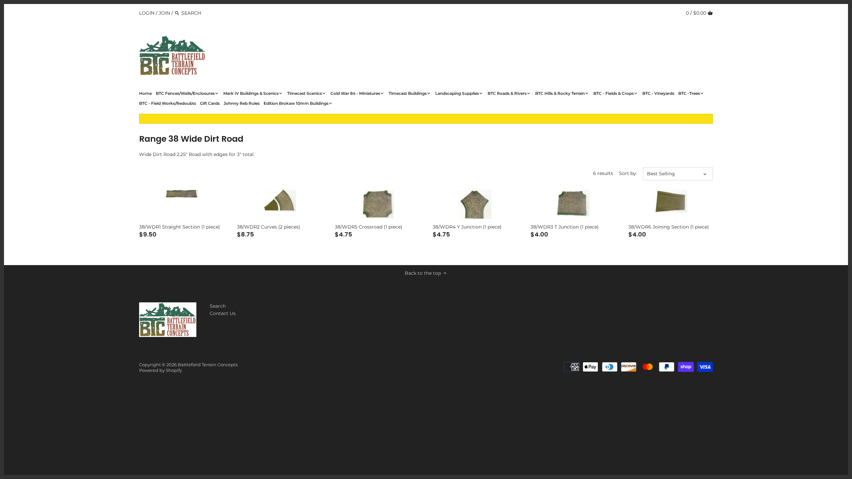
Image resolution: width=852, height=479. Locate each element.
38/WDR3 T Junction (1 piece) (565, 227)
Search (218, 306)
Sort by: (628, 173)
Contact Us (223, 313)
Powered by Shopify (160, 370)
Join (164, 13)
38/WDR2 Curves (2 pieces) (268, 227)
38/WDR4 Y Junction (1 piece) (467, 227)
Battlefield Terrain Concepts (208, 364)
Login (146, 13)
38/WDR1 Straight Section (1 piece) (179, 227)
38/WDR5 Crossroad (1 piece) (368, 227)
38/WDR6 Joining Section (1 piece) (668, 227)
